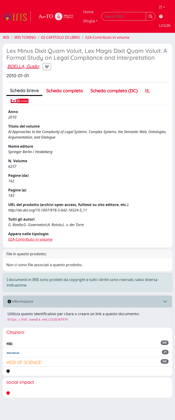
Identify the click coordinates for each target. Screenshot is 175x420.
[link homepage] (17, 16)
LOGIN (164, 25)
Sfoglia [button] (89, 20)
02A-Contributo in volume (107, 37)
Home (88, 11)
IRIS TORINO (25, 37)
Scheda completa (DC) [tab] (114, 90)
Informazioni (22, 301)
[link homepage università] (56, 16)
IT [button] (160, 7)
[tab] (148, 90)
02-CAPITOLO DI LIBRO (60, 37)
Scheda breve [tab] (24, 90)
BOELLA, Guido (23, 66)
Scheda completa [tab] (64, 90)
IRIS (6, 37)
